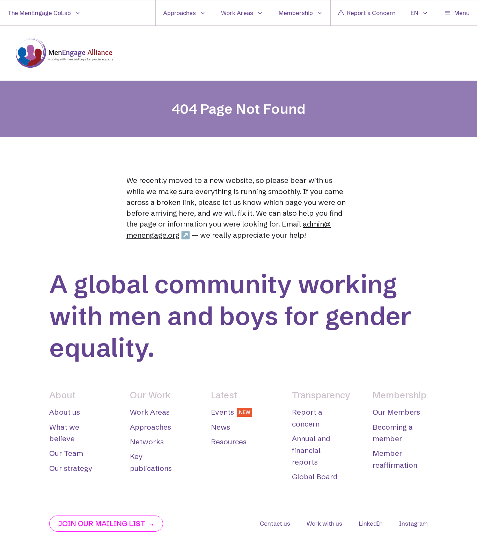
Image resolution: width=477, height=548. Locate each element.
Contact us (275, 523)
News (220, 427)
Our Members (396, 412)
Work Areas (237, 12)
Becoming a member (393, 433)
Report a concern (307, 418)
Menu (462, 12)
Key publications (151, 462)
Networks (147, 441)
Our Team (66, 453)
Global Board (315, 476)
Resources (229, 441)
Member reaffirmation (395, 459)
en (414, 12)
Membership (296, 12)
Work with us (324, 523)
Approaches (179, 12)
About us (64, 412)
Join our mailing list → (106, 523)
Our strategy (70, 468)
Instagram (413, 523)
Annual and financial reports (311, 450)
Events (230, 412)
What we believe (64, 433)
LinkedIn (371, 523)
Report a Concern (371, 12)
